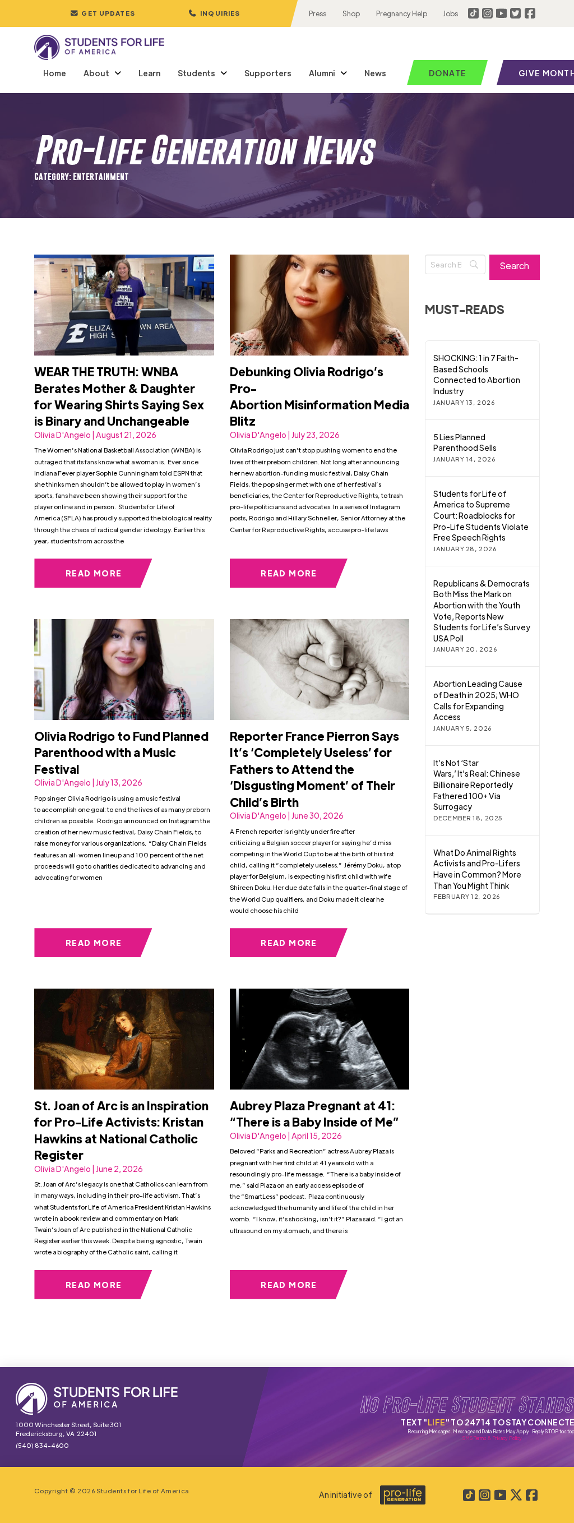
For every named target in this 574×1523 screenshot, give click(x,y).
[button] (214, 13)
